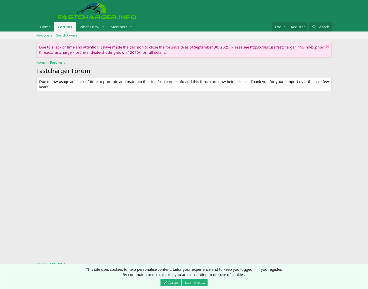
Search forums (67, 35)
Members (119, 26)
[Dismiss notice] (327, 47)
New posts (44, 35)
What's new (89, 26)
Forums (65, 26)
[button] (103, 27)
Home (45, 26)
